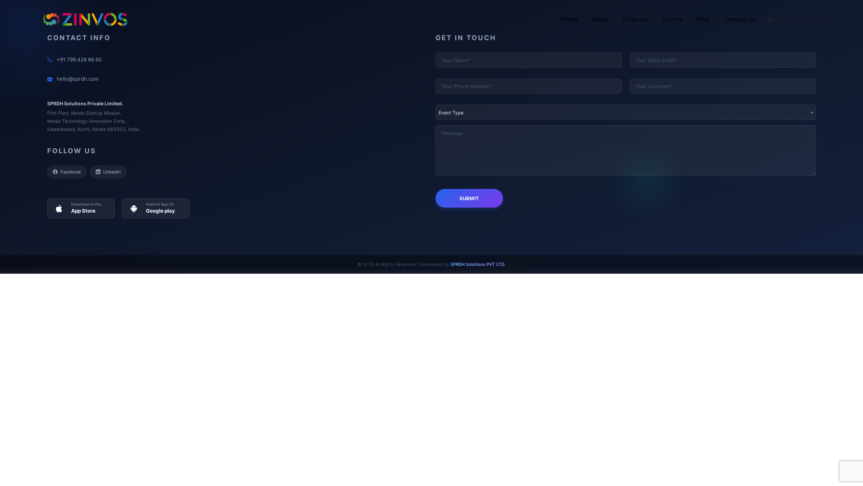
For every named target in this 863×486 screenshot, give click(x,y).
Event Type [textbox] (451, 112)
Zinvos (85, 19)
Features (636, 19)
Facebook (70, 171)
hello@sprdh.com (77, 79)
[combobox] (626, 112)
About (600, 19)
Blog (703, 19)
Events (672, 19)
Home (569, 19)
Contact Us (739, 19)
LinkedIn (112, 171)
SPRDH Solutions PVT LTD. (477, 264)
